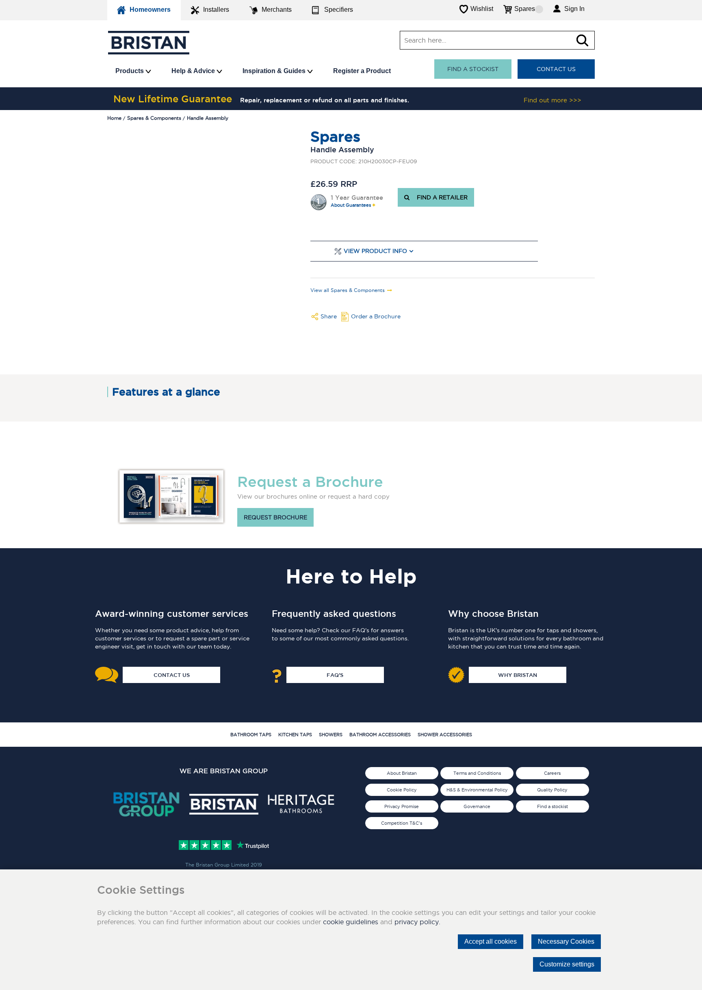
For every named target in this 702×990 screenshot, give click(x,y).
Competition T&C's (401, 823)
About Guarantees (351, 205)
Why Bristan (517, 675)
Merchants (277, 9)
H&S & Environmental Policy (477, 789)
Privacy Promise (401, 806)
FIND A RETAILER (441, 197)
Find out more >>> (552, 100)
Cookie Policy (402, 789)
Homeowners (150, 9)
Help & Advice (194, 70)
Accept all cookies (490, 941)
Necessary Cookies (566, 941)
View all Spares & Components (347, 290)
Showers (330, 734)
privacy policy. (417, 921)
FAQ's (335, 675)
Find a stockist (472, 69)
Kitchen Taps (295, 734)
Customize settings (567, 964)
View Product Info (375, 251)
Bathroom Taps (250, 734)
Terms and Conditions (477, 773)
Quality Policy (552, 789)
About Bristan (402, 773)
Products (130, 70)
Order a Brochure (376, 316)
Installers (216, 9)
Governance (477, 806)
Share (329, 316)
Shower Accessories (445, 734)
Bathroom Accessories (380, 734)
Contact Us (556, 69)
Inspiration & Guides (275, 70)
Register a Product (362, 70)
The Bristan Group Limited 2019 (223, 864)
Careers (552, 773)
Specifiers (338, 9)
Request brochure (275, 517)
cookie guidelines (350, 921)
